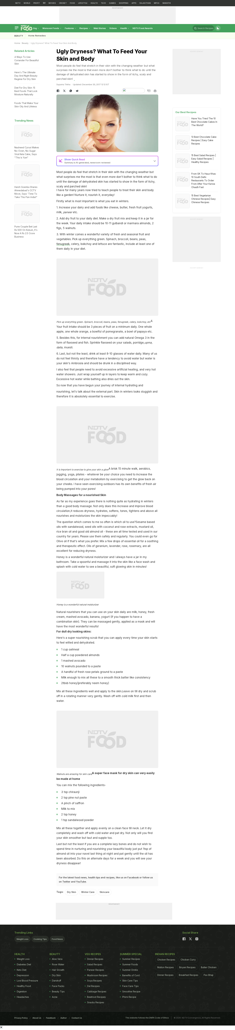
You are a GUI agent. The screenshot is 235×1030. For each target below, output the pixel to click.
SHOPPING (123, 3)
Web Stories (100, 28)
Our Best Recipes (185, 112)
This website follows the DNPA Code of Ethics (147, 1018)
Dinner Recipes (95, 959)
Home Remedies (37, 35)
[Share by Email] (148, 91)
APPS (134, 3)
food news (80, 877)
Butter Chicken (208, 967)
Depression (23, 975)
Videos (113, 28)
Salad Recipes (94, 964)
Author (63, 1018)
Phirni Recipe (129, 997)
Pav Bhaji (208, 975)
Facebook (133, 877)
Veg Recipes (93, 954)
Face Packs (58, 986)
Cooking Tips (40, 939)
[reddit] (77, 91)
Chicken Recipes (166, 959)
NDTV (17, 3)
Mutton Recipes (165, 967)
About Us (36, 1018)
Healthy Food (24, 986)
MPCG (156, 3)
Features (69, 28)
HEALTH (94, 3)
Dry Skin (71, 892)
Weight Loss (22, 939)
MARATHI (167, 3)
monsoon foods (51, 28)
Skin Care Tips (130, 980)
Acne (54, 997)
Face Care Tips (130, 986)
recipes (110, 877)
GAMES (112, 3)
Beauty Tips (58, 991)
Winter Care (87, 892)
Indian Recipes (165, 954)
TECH (103, 3)
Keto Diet (21, 969)
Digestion (22, 991)
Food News (57, 939)
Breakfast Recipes (188, 975)
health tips (94, 877)
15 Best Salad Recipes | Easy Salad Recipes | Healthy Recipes (203, 158)
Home (17, 43)
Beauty (18, 36)
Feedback (51, 1018)
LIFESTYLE (82, 3)
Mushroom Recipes (97, 975)
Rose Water (58, 964)
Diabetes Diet (24, 964)
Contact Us (77, 1018)
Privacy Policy (21, 1018)
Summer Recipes (131, 959)
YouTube (81, 881)
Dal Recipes (93, 986)
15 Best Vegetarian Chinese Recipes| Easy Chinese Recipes (203, 199)
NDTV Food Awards (143, 28)
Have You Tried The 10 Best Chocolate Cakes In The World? (204, 122)
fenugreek (63, 244)
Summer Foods (130, 964)
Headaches (23, 997)
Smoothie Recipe (131, 991)
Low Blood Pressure (27, 980)
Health (123, 28)
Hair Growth (58, 969)
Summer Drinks (130, 969)
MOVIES (52, 3)
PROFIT (36, 3)
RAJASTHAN (145, 3)
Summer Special (131, 954)
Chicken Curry (188, 959)
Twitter (66, 881)
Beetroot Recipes (96, 997)
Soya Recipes (94, 980)
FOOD (72, 3)
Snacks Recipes (95, 1002)
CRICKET (63, 3)
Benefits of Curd (131, 975)
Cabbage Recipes (96, 991)
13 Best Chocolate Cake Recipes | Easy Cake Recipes (203, 140)
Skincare (104, 892)
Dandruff (56, 980)
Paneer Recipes (95, 969)
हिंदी (44, 3)
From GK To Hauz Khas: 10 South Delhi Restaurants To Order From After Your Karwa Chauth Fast (203, 180)
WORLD (27, 3)
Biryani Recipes (187, 967)
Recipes (83, 28)
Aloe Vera (57, 959)
